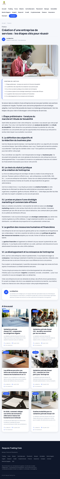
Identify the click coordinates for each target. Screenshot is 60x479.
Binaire (21, 9)
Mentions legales (6, 461)
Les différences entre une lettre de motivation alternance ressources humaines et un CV (15, 372)
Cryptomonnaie (35, 12)
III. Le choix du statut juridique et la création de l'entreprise (21, 89)
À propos (4, 16)
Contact (12, 16)
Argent (14, 12)
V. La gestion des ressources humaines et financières (20, 94)
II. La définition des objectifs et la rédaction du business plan (22, 86)
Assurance (51, 12)
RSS (13, 461)
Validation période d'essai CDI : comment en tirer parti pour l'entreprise (42, 372)
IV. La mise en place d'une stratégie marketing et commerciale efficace (24, 91)
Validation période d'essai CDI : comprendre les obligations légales (13, 331)
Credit (27, 12)
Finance (44, 12)
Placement (39, 9)
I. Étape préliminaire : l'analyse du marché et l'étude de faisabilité (23, 84)
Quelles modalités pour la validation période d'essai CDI (44, 413)
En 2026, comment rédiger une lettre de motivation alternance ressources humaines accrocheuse (13, 415)
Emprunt (20, 12)
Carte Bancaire (29, 9)
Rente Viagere (6, 12)
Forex (16, 9)
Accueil (4, 9)
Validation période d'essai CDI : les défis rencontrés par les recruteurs (42, 331)
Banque (46, 9)
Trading (10, 9)
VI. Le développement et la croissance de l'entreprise (20, 96)
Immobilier (54, 9)
